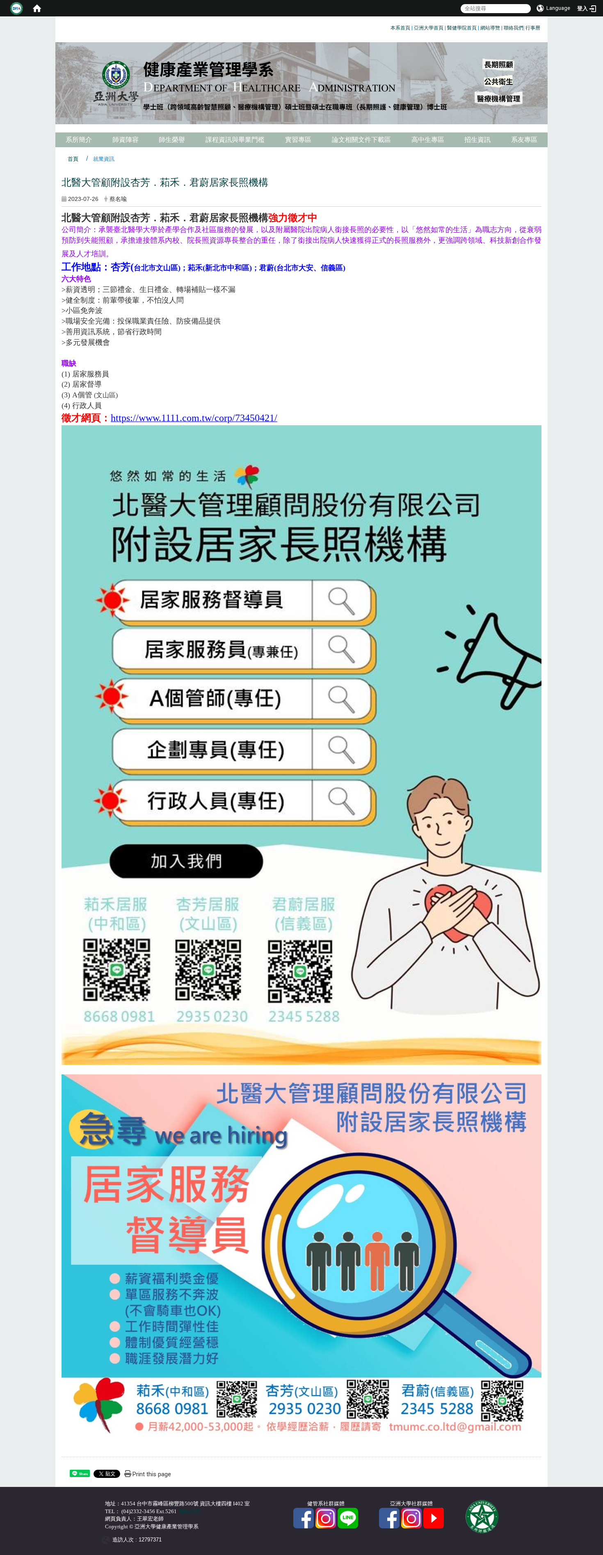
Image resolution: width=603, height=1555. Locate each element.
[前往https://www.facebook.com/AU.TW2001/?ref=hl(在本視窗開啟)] (389, 1517)
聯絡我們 (513, 28)
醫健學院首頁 (462, 28)
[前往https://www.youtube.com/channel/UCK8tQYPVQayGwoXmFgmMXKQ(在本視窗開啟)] (433, 1517)
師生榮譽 (172, 140)
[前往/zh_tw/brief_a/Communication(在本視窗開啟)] (348, 1517)
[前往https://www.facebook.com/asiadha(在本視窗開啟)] (303, 1517)
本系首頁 (400, 28)
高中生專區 (427, 140)
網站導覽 (490, 28)
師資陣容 (125, 140)
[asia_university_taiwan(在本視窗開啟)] (411, 1517)
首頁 (73, 159)
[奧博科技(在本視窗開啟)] (107, 1540)
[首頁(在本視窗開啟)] (37, 8)
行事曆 (532, 28)
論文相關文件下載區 (361, 140)
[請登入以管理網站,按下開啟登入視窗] (16, 8)
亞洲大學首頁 (428, 28)
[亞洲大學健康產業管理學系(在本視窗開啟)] (301, 83)
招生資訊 (477, 140)
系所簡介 (79, 140)
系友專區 (524, 140)
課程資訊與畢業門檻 (235, 140)
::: (387, 26)
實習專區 (298, 140)
